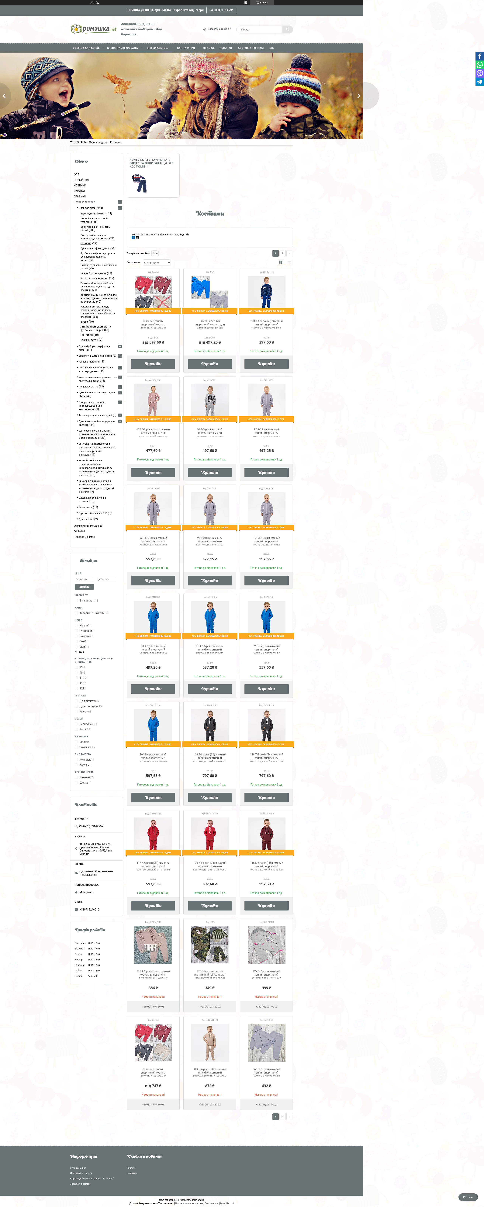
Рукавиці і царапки (89, 361)
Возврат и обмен (84, 536)
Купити (153, 364)
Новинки (132, 1173)
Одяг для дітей (98, 142)
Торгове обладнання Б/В (93, 513)
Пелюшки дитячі (88, 386)
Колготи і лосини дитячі (94, 278)
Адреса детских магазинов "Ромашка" (92, 1178)
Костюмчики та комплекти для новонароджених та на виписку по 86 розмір (99, 298)
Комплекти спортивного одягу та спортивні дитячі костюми (151, 163)
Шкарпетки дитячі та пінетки (95, 355)
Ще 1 (81, 651)
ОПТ (76, 174)
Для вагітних (86, 519)
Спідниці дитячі (89, 339)
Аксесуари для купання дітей (95, 415)
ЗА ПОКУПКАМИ (221, 10)
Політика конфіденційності (219, 1203)
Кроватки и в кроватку (122, 48)
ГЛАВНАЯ (80, 196)
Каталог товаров (84, 201)
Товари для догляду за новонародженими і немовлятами (92, 406)
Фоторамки (85, 507)
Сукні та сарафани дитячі (95, 248)
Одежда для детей (86, 48)
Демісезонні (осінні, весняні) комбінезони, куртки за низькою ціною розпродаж (97, 434)
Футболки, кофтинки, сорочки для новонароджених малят (98, 257)
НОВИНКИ (226, 48)
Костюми (86, 243)
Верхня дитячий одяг (93, 213)
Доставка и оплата (251, 48)
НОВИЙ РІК (87, 335)
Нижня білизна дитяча (93, 273)
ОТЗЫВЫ (79, 531)
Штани (84, 321)
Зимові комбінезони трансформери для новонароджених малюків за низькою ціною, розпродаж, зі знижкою (96, 468)
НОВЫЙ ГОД (81, 180)
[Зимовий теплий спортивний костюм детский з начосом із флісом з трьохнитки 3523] (153, 1043)
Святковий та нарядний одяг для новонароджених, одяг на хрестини (98, 286)
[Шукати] (287, 29)
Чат (471, 1197)
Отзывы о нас (78, 1168)
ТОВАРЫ (80, 142)
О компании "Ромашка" (88, 525)
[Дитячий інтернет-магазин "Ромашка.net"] (93, 29)
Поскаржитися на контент (189, 1203)
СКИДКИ (208, 48)
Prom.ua (199, 1200)
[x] (137, 238)
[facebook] (133, 238)
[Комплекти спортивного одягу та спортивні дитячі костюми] (139, 183)
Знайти (84, 587)
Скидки (131, 1168)
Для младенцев (157, 48)
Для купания (186, 48)
